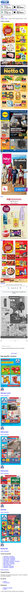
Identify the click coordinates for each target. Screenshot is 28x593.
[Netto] (14, 108)
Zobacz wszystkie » (5, 569)
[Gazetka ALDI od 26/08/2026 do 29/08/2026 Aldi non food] (11, 464)
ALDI (6, 18)
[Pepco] (14, 195)
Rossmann (3, 240)
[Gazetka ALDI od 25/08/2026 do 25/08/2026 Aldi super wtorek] (11, 386)
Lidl (1, 153)
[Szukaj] (2, 17)
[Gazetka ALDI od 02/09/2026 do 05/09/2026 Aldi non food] (11, 425)
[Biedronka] (14, 64)
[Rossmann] (14, 238)
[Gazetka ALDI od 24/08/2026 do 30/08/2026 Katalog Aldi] (11, 542)
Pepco (2, 196)
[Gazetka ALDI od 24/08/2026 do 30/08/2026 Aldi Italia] (11, 503)
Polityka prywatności (7, 587)
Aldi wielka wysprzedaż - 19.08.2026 (11, 561)
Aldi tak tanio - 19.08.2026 (9, 560)
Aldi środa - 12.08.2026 (8, 567)
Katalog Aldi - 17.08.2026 (9, 563)
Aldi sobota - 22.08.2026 (8, 556)
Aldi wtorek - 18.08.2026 (8, 562)
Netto (2, 109)
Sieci (5, 4)
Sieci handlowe (6, 582)
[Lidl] (14, 151)
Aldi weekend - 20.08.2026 (9, 557)
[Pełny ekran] (20, 288)
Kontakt (8, 4)
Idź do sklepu (14, 353)
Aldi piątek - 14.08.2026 (8, 566)
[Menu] (4, 17)
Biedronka (14, 9)
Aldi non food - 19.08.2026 (9, 558)
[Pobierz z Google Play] (7, 8)
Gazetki (2, 4)
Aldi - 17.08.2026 (7, 564)
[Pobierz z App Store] (19, 8)
